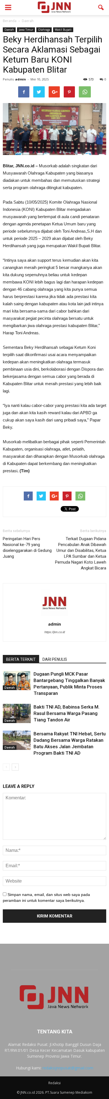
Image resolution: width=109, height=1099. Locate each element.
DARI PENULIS (54, 659)
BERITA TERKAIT (21, 659)
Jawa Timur (26, 30)
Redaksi (54, 1083)
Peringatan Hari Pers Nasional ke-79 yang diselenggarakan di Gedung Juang (27, 547)
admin (20, 79)
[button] (101, 7)
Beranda (9, 20)
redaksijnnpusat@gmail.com (67, 1068)
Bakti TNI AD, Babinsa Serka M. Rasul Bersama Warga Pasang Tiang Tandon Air (66, 713)
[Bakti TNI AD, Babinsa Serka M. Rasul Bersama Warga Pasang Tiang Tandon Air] (17, 713)
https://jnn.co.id (54, 632)
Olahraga (44, 30)
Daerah (9, 30)
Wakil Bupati (63, 30)
